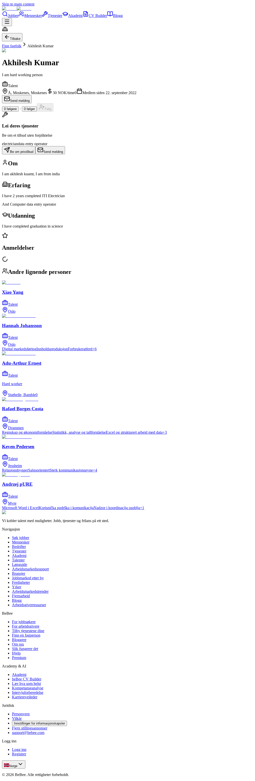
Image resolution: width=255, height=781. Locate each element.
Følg (48, 109)
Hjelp (16, 653)
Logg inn (19, 749)
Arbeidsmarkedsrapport (30, 569)
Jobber (13, 15)
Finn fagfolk (11, 46)
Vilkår (17, 718)
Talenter (18, 560)
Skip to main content (18, 4)
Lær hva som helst (26, 683)
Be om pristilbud (21, 152)
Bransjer (18, 573)
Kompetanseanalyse (27, 688)
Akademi (75, 15)
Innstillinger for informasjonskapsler (39, 723)
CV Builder (98, 15)
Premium (19, 658)
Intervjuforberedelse (27, 692)
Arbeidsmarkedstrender (30, 591)
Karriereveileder (24, 697)
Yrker (16, 587)
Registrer (19, 754)
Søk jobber (20, 538)
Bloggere (19, 640)
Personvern (21, 714)
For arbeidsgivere (25, 626)
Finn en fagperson (26, 635)
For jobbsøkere (24, 622)
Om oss (18, 644)
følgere (10, 109)
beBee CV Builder (26, 679)
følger (29, 109)
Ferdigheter (21, 582)
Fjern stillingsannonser (29, 728)
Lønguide (19, 564)
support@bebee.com (28, 732)
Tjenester (55, 15)
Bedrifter (19, 546)
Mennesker (33, 15)
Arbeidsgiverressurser (29, 605)
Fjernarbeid (21, 596)
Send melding (20, 101)
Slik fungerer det (25, 649)
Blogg (118, 15)
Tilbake (15, 39)
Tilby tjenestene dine (28, 631)
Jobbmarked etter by (28, 578)
